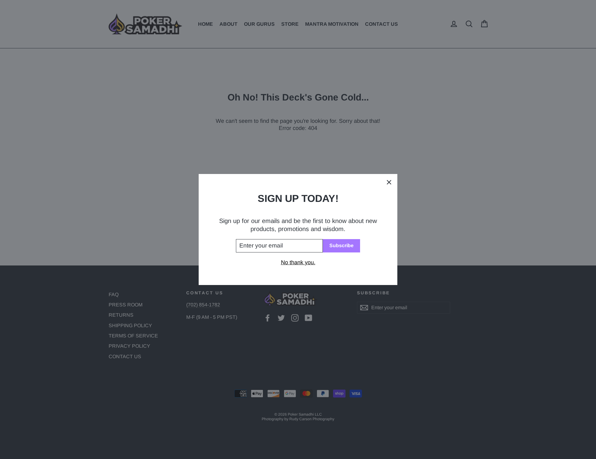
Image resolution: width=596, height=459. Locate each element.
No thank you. (298, 262)
